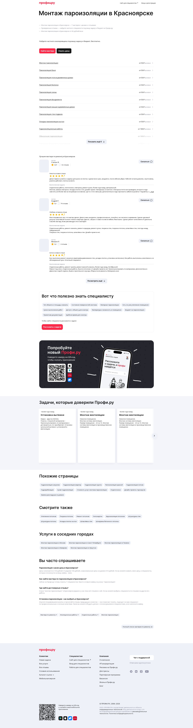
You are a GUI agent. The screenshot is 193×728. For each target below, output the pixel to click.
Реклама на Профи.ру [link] (109, 667)
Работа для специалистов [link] (80, 667)
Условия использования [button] (49, 671)
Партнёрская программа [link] (110, 675)
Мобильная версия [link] (47, 678)
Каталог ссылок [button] (45, 675)
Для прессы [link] (104, 671)
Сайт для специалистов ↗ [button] (80, 660)
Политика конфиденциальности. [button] (121, 713)
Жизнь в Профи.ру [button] (107, 682)
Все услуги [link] (43, 663)
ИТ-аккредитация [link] (107, 663)
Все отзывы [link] (44, 667)
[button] (146, 162)
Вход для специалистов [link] (79, 663)
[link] (47, 50)
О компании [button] (105, 660)
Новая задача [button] (45, 660)
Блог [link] (101, 686)
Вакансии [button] (104, 678)
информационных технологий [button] (111, 709)
